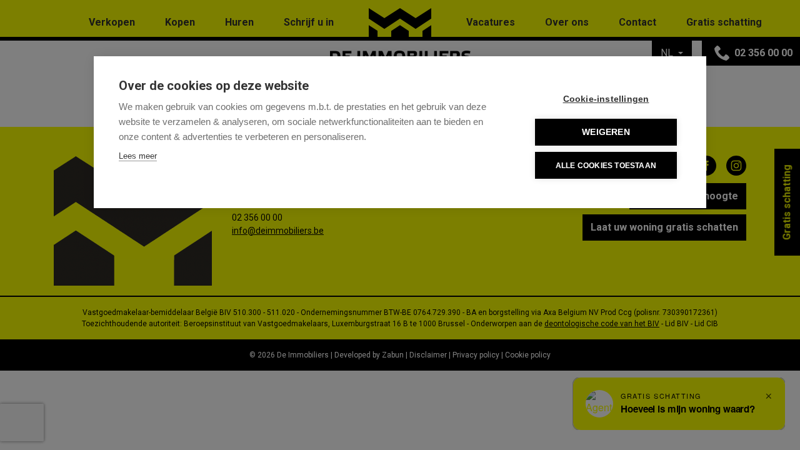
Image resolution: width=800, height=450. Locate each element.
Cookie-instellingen (606, 99)
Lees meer (138, 156)
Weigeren (606, 132)
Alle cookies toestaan (606, 165)
